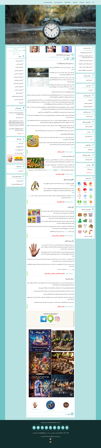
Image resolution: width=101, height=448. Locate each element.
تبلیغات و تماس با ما (48, 2)
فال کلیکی (90, 149)
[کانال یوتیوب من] (38, 427)
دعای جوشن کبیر (88, 136)
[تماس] (50, 427)
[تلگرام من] (62, 427)
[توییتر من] (46, 427)
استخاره (72, 147)
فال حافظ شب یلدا (19, 150)
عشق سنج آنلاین (88, 159)
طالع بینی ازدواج (88, 126)
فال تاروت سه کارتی (18, 74)
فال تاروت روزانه (19, 61)
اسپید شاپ (51, 7)
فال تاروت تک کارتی (18, 70)
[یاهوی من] (66, 427)
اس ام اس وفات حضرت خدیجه (85, 67)
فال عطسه (20, 171)
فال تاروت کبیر (19, 64)
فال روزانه (75, 2)
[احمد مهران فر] (67, 49)
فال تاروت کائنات (19, 67)
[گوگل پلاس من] (42, 427)
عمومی (65, 414)
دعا (91, 139)
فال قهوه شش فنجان (87, 106)
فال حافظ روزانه (49, 170)
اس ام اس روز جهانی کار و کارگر (85, 60)
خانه (93, 2)
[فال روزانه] (40, 341)
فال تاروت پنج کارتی (18, 80)
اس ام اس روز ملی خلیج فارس (86, 52)
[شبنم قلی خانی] (35, 49)
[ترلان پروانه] (51, 49)
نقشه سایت (43, 436)
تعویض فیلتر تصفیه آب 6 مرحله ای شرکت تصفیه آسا (16, 113)
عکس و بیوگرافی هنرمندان (17, 184)
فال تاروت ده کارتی (19, 90)
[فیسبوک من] (58, 427)
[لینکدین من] (34, 427)
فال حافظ (88, 2)
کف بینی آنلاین (69, 269)
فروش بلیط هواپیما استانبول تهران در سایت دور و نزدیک (16, 129)
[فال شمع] (40, 364)
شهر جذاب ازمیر (19, 117)
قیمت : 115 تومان (16, 50)
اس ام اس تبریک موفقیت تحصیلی (85, 70)
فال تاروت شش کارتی (18, 83)
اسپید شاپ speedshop (63, 54)
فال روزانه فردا (19, 181)
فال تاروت (82, 2)
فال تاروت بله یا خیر (18, 99)
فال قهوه (90, 100)
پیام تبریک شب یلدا (19, 153)
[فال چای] (62, 386)
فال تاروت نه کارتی (19, 86)
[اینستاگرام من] (54, 427)
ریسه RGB (90, 169)
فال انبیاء (90, 90)
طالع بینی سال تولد (88, 236)
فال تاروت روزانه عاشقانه (17, 96)
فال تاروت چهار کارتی (18, 77)
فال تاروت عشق (19, 93)
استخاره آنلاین (67, 2)
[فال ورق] (40, 386)
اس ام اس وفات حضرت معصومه (85, 64)
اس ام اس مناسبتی (58, 2)
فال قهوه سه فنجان (88, 103)
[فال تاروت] (62, 341)
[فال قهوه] (62, 364)
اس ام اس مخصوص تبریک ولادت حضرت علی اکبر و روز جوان (85, 56)
